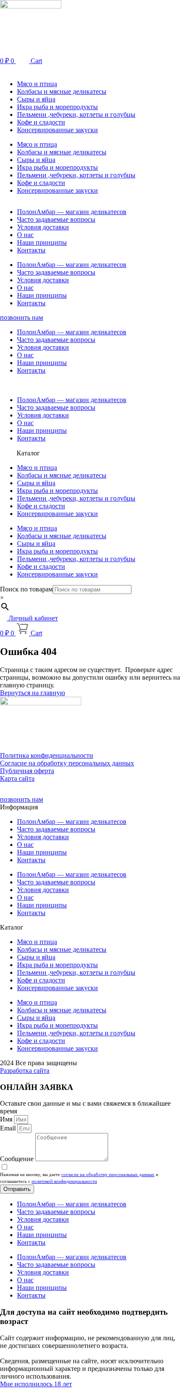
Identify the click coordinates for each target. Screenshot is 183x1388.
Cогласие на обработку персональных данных (67, 763)
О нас (25, 234)
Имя (7, 1119)
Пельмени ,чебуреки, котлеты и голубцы (76, 114)
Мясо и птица (37, 83)
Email (8, 1128)
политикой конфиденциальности (64, 1181)
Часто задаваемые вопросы (56, 219)
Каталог (28, 453)
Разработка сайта (24, 1070)
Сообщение (17, 1158)
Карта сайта (17, 778)
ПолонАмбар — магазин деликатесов (71, 211)
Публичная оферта (27, 770)
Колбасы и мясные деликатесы (61, 91)
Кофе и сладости (41, 122)
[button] (91, 69)
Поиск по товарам (26, 589)
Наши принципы (42, 242)
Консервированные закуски (57, 129)
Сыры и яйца (36, 99)
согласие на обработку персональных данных (107, 1174)
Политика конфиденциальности (46, 755)
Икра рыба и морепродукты (57, 106)
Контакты (31, 250)
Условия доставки (43, 227)
